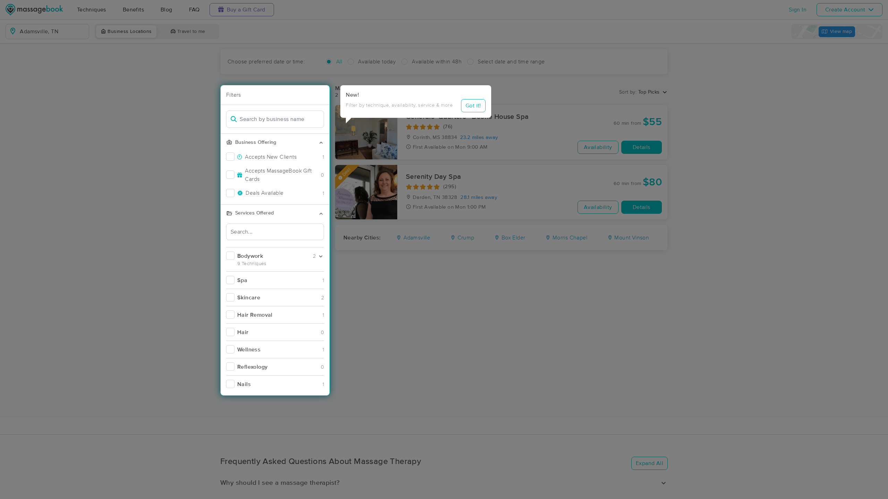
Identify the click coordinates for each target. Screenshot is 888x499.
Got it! (473, 105)
